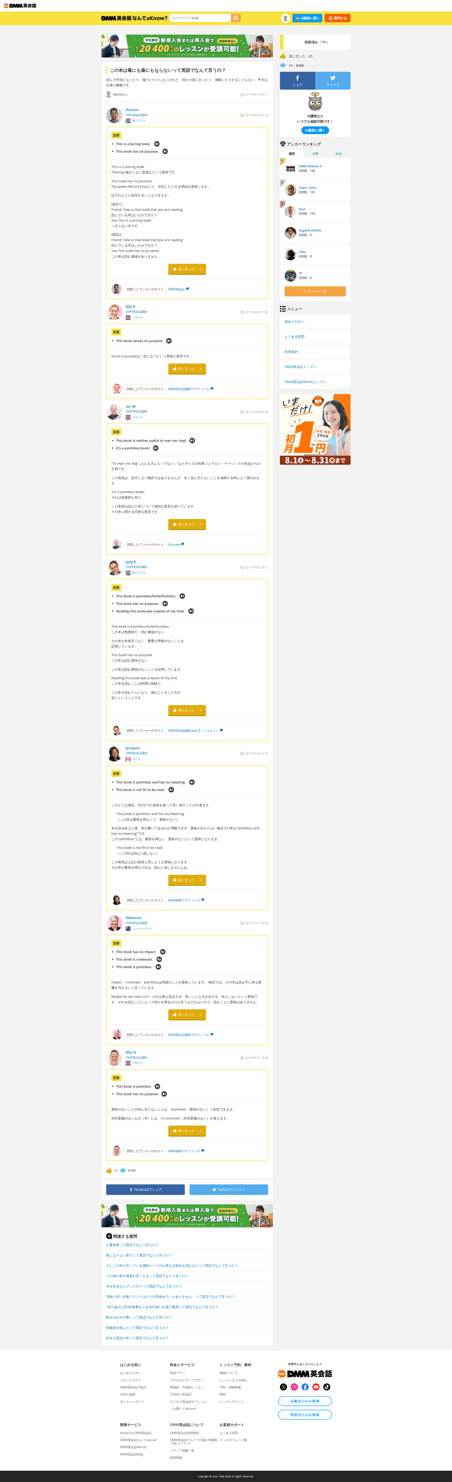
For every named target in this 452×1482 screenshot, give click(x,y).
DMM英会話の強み (133, 1387)
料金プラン (177, 1373)
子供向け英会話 (180, 1394)
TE (300, 273)
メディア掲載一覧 (182, 1450)
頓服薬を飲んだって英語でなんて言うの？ (137, 1327)
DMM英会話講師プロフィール (188, 389)
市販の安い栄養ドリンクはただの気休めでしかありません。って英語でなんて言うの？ (170, 1296)
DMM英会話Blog (131, 1454)
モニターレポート (132, 1401)
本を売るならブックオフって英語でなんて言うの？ (144, 1286)
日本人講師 (127, 1394)
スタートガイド (130, 1380)
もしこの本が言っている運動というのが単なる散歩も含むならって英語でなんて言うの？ (172, 1265)
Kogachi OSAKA (310, 230)
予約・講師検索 (230, 1387)
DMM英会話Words (133, 1447)
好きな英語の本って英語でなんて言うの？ (137, 1338)
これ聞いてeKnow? (183, 1408)
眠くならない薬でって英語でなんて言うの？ (139, 1255)
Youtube (174, 544)
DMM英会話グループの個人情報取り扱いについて (194, 1441)
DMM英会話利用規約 (184, 1433)
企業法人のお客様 (305, 1401)
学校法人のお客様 (305, 1414)
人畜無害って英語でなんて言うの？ (132, 1244)
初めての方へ (294, 321)
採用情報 (176, 1457)
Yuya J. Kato (307, 187)
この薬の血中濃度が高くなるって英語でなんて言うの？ (147, 1276)
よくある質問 (294, 336)
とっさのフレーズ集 (233, 1440)
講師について (229, 1373)
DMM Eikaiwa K (310, 166)
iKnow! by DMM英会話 (135, 1433)
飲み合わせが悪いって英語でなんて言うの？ (139, 1317)
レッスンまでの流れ (233, 1380)
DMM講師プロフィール (184, 900)
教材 (223, 1394)
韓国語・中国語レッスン (187, 1387)
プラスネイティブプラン (187, 1380)
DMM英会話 (176, 289)
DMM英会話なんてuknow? (138, 1440)
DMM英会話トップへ (300, 366)
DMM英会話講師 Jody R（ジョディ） (193, 730)
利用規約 (291, 351)
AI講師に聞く (310, 18)
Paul (302, 209)
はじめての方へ (130, 1373)
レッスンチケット (232, 1401)
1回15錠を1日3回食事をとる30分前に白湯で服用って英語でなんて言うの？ (162, 1307)
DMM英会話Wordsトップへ (305, 381)
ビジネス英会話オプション (188, 1401)
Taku (302, 252)
